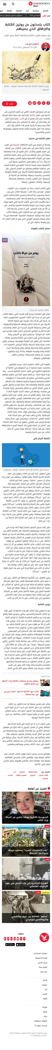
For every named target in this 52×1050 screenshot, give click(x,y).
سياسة (36, 10)
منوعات (44, 1007)
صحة (45, 1016)
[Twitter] (21, 939)
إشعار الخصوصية (41, 958)
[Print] (30, 103)
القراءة (10, 775)
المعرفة (45, 778)
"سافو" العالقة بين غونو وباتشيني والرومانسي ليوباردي (29, 918)
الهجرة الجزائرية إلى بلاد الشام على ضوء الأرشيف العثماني (26, 885)
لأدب (21, 118)
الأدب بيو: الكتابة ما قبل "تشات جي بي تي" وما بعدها (21, 693)
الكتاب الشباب (43, 775)
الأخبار (45, 10)
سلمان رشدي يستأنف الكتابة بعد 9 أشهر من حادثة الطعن (20, 682)
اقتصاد (19, 10)
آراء (27, 10)
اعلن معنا (43, 972)
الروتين (32, 775)
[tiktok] (8, 939)
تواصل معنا (43, 967)
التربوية (16, 145)
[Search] (13, 4)
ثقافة (9, 10)
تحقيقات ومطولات (40, 1021)
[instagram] (18, 939)
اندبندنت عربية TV (40, 1025)
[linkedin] (11, 939)
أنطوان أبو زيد (32, 44)
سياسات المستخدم (40, 953)
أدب (14, 772)
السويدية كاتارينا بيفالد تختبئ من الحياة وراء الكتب (27, 819)
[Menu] (4, 4)
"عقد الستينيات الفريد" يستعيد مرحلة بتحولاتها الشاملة (28, 852)
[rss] (5, 939)
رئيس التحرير (42, 962)
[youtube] (15, 939)
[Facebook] (24, 939)
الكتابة (32, 115)
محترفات (22, 772)
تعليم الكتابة (33, 772)
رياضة (45, 1012)
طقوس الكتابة (21, 775)
